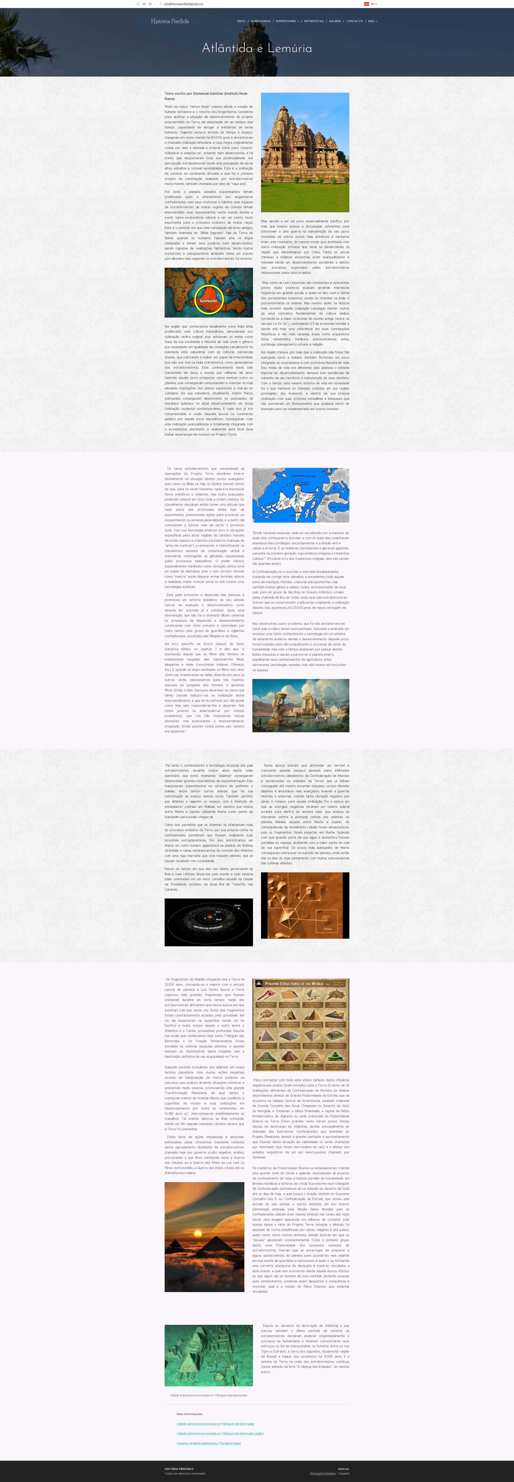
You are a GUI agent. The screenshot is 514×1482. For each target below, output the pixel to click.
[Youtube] (144, 4)
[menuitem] (242, 21)
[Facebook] (150, 4)
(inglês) (220, 1433)
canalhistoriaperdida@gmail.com (183, 4)
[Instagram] (138, 4)
